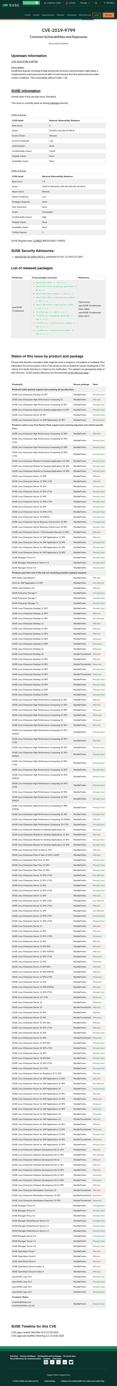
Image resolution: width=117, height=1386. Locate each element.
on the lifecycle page (78, 373)
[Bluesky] (71, 1362)
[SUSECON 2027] (31, 3)
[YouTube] (46, 1362)
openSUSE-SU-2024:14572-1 (30, 257)
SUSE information (26, 91)
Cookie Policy (99, 1381)
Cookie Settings (49, 1381)
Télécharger (108, 15)
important (54, 103)
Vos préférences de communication (25, 1358)
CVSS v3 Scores (18, 171)
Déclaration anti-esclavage (49, 1356)
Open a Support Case (62, 1375)
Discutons (57, 1358)
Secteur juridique (28, 1356)
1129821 (37, 241)
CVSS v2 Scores (18, 115)
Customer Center (54, 3)
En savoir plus (69, 1356)
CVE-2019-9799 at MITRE (24, 61)
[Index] (60, 43)
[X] (58, 1362)
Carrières (14, 1356)
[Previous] (53, 43)
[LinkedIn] (65, 1362)
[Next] (65, 43)
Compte (72, 3)
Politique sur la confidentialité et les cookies (76, 1381)
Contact (96, 15)
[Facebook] (52, 1362)
